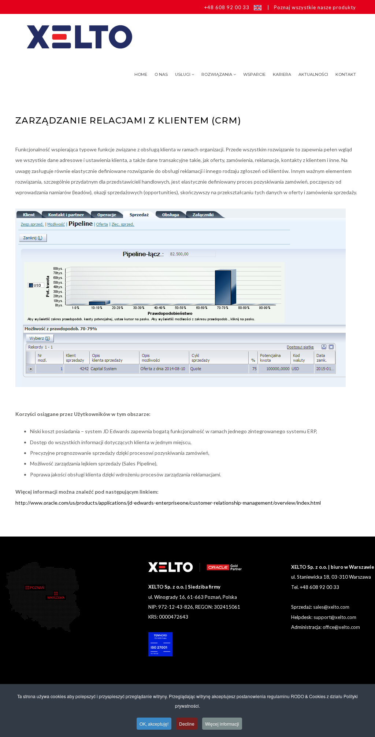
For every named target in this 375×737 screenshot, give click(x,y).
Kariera (282, 74)
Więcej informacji (222, 724)
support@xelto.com (334, 617)
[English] (257, 7)
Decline (186, 724)
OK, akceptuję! (154, 724)
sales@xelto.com (331, 607)
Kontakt (345, 74)
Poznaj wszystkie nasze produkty (315, 7)
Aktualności (313, 74)
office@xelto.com (341, 627)
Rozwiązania (216, 74)
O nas (161, 74)
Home (140, 74)
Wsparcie (254, 74)
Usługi (182, 74)
